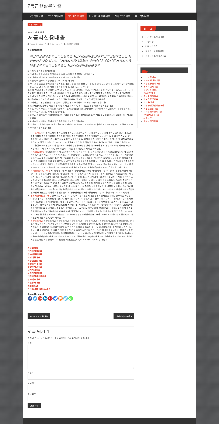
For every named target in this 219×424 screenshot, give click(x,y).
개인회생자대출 (76, 16)
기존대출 (149, 41)
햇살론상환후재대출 (99, 16)
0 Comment (55, 44)
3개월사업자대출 (151, 115)
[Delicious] (65, 298)
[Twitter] (35, 298)
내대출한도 (36, 133)
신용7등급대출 (122, 16)
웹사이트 (32, 394)
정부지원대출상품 (151, 80)
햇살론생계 (148, 102)
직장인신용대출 (150, 108)
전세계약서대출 (123, 316)
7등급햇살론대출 (44, 6)
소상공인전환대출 (39, 316)
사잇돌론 (147, 118)
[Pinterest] (50, 298)
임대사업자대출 (150, 121)
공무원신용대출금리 (154, 51)
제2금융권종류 (37, 151)
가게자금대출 (149, 77)
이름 (30, 372)
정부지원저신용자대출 (41, 195)
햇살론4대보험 (150, 90)
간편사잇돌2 (151, 46)
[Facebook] (30, 298)
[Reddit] (55, 298)
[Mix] (60, 298)
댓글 (30, 343)
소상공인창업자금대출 (153, 105)
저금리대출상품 (150, 96)
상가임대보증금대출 (154, 37)
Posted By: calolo (36, 44)
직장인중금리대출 (151, 83)
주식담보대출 (142, 16)
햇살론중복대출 (150, 99)
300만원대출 (149, 93)
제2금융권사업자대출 (41, 170)
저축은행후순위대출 (152, 111)
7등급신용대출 (55, 16)
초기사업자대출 (150, 86)
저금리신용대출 (72, 44)
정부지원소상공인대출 (155, 56)
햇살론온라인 (37, 220)
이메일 (31, 383)
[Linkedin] (45, 298)
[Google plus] (40, 298)
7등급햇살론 (36, 16)
